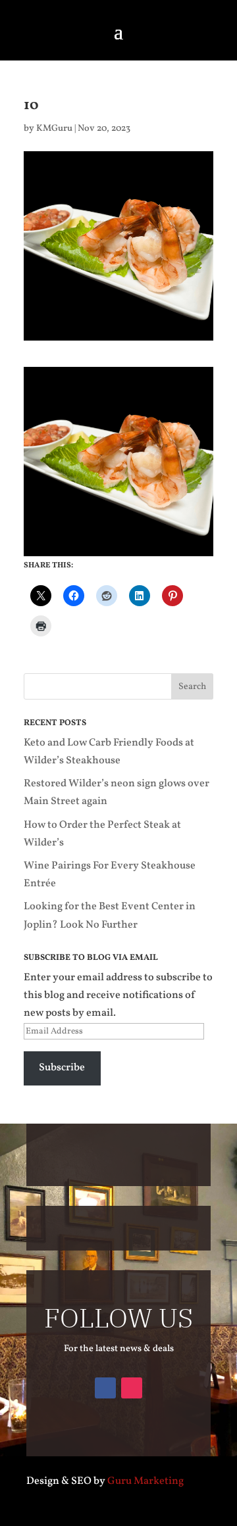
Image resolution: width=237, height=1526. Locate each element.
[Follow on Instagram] (131, 1387)
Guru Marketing (145, 1481)
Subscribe (62, 1068)
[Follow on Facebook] (105, 1387)
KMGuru (54, 128)
